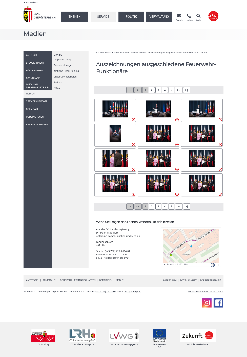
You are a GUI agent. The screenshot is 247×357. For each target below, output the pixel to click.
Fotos (57, 88)
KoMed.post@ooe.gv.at (116, 257)
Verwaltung (159, 16)
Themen (74, 16)
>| (186, 90)
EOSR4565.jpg (158, 135)
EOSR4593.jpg (201, 160)
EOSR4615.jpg (201, 184)
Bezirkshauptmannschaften (78, 280)
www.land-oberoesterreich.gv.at (205, 292)
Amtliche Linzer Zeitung (66, 71)
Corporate (63, 60)
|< (130, 90)
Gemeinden (105, 280)
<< (137, 90)
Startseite (114, 53)
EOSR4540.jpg (115, 135)
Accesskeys (31, 2)
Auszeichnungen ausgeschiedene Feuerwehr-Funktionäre (177, 53)
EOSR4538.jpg (201, 110)
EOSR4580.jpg (115, 160)
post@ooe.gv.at (132, 292)
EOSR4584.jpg (158, 160)
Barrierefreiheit (210, 280)
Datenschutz (188, 280)
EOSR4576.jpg (201, 135)
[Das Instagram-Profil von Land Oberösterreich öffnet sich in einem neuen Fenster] (207, 303)
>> (178, 90)
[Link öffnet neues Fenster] (213, 14)
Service (103, 16)
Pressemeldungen (63, 65)
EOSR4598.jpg (115, 184)
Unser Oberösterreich (65, 77)
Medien (58, 55)
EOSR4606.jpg (158, 184)
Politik (131, 16)
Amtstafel (32, 280)
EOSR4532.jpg (158, 110)
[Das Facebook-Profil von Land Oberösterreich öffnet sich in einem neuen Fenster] (218, 303)
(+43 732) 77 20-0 (105, 292)
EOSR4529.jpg (115, 110)
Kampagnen (49, 280)
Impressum (170, 280)
